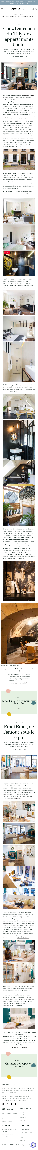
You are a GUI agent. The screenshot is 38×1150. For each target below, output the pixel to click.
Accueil (15, 14)
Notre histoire (24, 1129)
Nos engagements (26, 1132)
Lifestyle (23, 1114)
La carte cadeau (7, 1121)
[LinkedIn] (15, 1104)
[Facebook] (7, 1104)
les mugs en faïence (24, 999)
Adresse (23, 1120)
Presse (22, 1135)
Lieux (21, 14)
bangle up (22, 917)
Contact (22, 1140)
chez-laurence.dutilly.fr (19, 683)
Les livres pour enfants (9, 1113)
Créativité (23, 1117)
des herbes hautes (14, 798)
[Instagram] (3, 1104)
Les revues (5, 1116)
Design (22, 1112)
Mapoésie (15, 925)
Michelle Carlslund (23, 938)
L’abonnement (6, 1118)
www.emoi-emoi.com (19, 1047)
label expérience (8, 794)
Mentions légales (20, 1144)
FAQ (21, 1137)
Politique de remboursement (21, 1146)
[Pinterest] (11, 1104)
